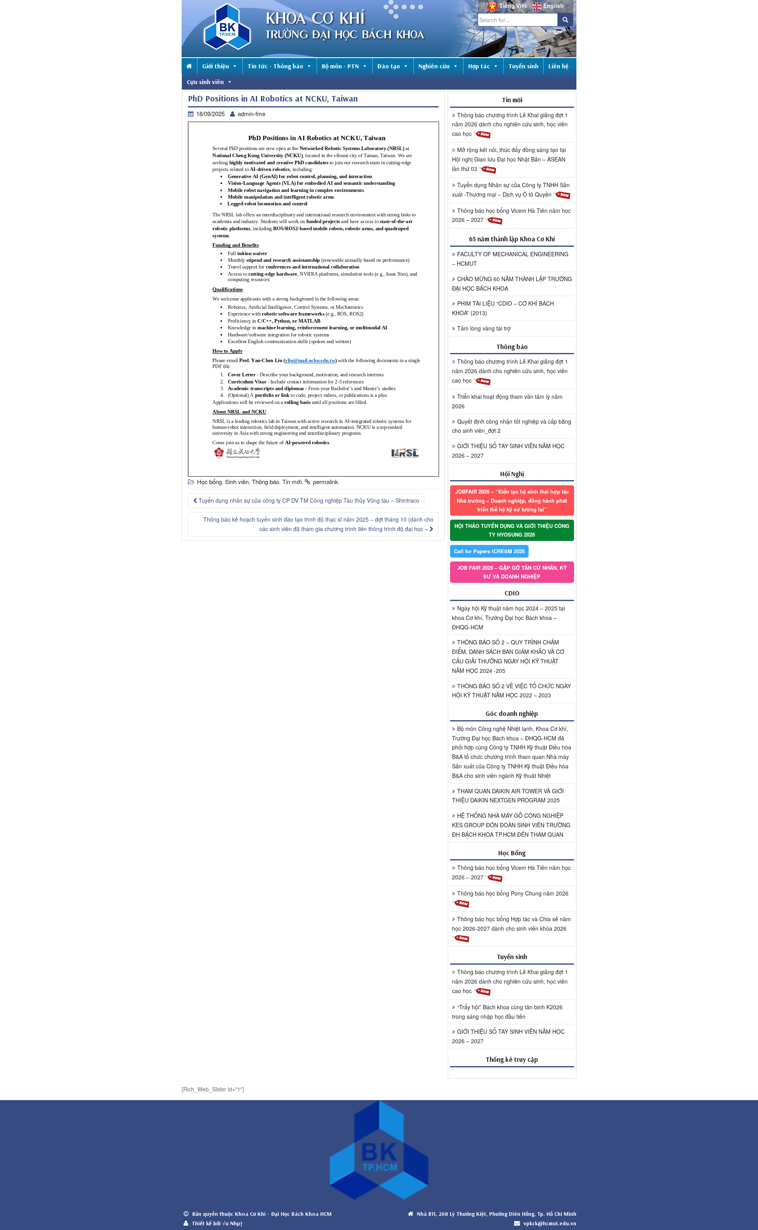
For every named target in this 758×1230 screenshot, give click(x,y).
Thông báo (265, 481)
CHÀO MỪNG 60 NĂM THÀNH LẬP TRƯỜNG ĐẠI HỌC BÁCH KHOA (512, 283)
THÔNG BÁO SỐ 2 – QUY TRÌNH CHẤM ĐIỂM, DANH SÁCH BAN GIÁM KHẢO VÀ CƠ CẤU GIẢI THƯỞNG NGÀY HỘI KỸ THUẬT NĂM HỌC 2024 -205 (508, 656)
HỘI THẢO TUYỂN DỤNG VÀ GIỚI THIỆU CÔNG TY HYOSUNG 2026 (511, 530)
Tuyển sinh (523, 66)
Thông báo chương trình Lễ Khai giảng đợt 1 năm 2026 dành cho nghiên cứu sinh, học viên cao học (510, 124)
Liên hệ (558, 66)
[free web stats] (512, 1072)
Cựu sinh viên (205, 82)
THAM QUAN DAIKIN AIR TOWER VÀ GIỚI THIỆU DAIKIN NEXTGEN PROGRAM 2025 (508, 795)
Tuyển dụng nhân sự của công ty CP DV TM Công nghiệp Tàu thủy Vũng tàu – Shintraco (308, 500)
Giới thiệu (215, 66)
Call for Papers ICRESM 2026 (489, 551)
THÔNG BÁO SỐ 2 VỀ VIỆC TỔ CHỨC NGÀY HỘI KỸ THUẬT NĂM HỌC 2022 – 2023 (511, 690)
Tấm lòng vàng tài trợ (483, 328)
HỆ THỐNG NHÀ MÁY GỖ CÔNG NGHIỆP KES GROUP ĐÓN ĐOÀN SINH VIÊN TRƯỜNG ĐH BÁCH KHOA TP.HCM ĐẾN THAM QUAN (511, 824)
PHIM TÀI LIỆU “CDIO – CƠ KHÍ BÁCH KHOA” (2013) (503, 308)
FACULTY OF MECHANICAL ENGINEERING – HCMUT (510, 258)
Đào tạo (388, 66)
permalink (325, 481)
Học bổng (209, 481)
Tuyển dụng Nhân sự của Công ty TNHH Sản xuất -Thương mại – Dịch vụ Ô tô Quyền (511, 189)
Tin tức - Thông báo (275, 66)
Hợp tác (479, 66)
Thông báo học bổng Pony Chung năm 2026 (512, 893)
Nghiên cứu (434, 66)
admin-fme (251, 113)
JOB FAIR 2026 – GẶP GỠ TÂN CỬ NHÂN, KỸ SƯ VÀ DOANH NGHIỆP (512, 572)
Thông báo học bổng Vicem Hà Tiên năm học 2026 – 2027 (511, 215)
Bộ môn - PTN (340, 66)
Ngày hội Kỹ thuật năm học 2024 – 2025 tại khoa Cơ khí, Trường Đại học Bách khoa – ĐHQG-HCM (508, 617)
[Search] (565, 19)
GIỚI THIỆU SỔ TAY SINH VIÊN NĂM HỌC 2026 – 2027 (508, 450)
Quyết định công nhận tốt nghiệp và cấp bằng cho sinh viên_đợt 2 (511, 426)
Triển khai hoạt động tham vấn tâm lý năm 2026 (507, 401)
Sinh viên (237, 481)
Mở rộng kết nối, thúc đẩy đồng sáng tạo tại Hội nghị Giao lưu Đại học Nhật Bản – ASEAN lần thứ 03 (509, 159)
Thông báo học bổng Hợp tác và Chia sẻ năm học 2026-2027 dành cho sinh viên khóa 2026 (511, 923)
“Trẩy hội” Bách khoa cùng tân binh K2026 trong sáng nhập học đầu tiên (507, 1011)
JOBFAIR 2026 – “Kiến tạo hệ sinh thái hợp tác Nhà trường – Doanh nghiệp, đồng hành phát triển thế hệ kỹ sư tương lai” (512, 500)
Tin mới (292, 481)
